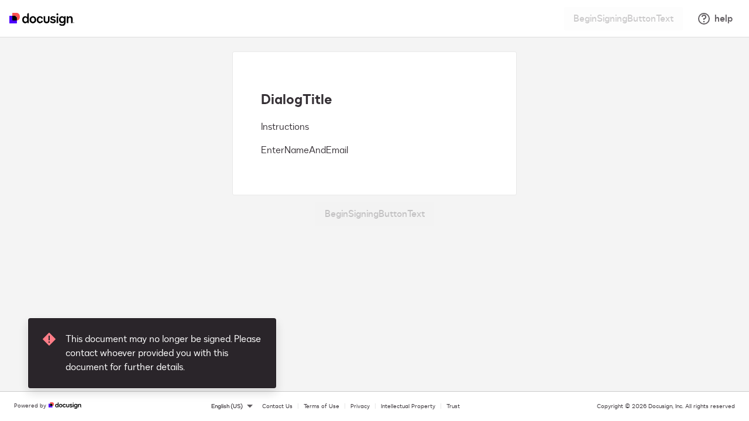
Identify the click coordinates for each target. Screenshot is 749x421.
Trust (453, 406)
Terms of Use (321, 406)
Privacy (360, 406)
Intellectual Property (408, 406)
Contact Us (277, 406)
